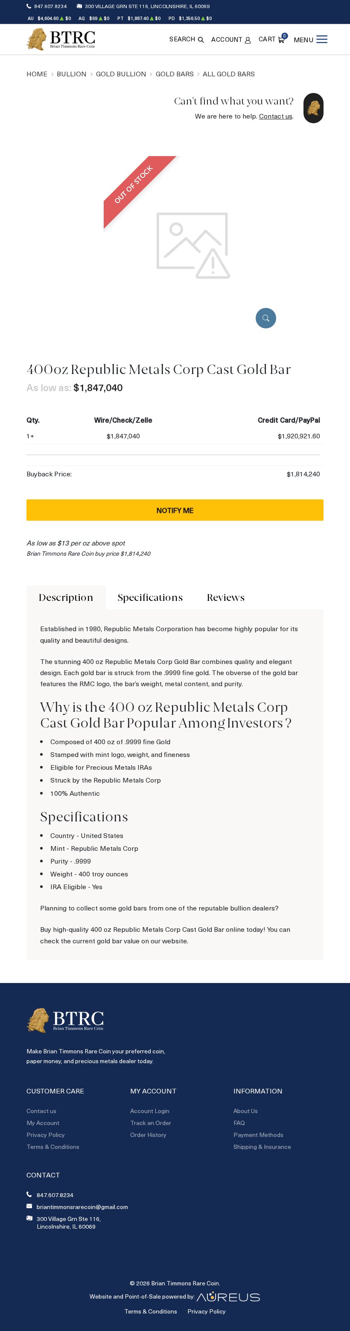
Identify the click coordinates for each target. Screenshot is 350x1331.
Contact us (275, 115)
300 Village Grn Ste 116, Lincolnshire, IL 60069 (147, 6)
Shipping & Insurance (262, 1147)
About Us (245, 1111)
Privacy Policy (45, 1135)
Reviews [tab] (226, 597)
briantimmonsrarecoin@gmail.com (82, 1207)
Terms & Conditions (52, 1147)
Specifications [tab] (150, 597)
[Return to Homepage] (60, 39)
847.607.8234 (50, 6)
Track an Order (150, 1123)
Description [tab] (65, 597)
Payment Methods (258, 1135)
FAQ (239, 1123)
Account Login (149, 1111)
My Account (42, 1123)
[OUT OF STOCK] (193, 244)
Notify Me (175, 510)
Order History (148, 1135)
